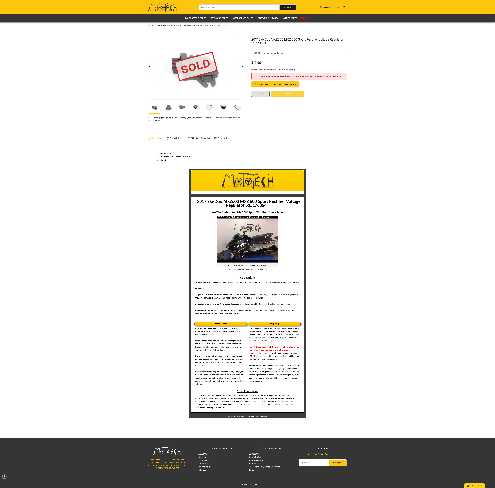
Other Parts (290, 18)
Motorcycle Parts (195, 18)
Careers (202, 457)
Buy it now (287, 94)
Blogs (251, 470)
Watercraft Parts (243, 18)
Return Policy (255, 457)
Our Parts (202, 460)
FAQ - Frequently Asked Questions (264, 467)
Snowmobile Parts (268, 18)
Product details (176, 138)
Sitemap (202, 470)
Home (150, 25)
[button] (4, 476)
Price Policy (254, 463)
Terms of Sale (223, 138)
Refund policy (204, 467)
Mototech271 (252, 485)
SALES (303, 18)
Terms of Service (206, 463)
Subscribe (337, 463)
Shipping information (200, 138)
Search (287, 7)
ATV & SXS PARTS (219, 18)
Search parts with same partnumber (275, 84)
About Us (202, 454)
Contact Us (254, 454)
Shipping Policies (257, 460)
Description (157, 138)
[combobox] (247, 7)
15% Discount (160, 25)
